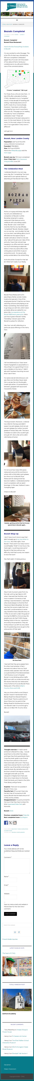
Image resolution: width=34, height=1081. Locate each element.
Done (11, 811)
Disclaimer (7, 1065)
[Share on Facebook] (6, 823)
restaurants (21, 832)
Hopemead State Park (14, 804)
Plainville (26, 815)
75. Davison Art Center (19, 1036)
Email (6, 885)
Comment (8, 857)
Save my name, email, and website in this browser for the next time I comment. (16, 907)
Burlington (24, 817)
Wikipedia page (16, 150)
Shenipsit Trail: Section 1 (20, 1053)
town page (7, 153)
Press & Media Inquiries (9, 939)
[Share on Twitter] (10, 823)
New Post (9, 24)
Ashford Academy (9, 1014)
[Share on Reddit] (15, 823)
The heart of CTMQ (8, 953)
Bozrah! (14, 832)
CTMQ (17, 7)
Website (6, 894)
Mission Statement (10, 1069)
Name (6, 876)
